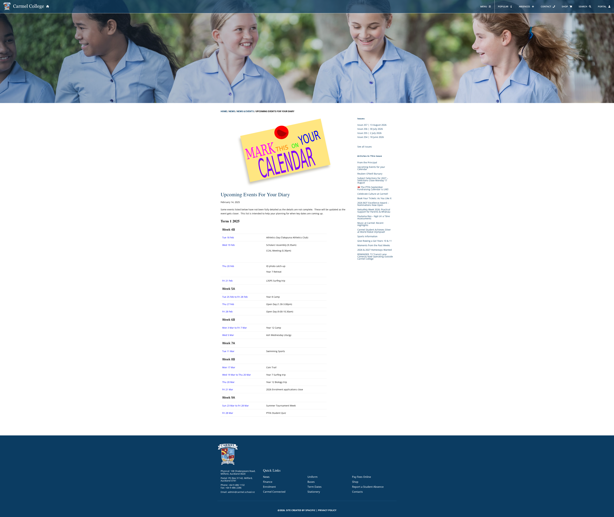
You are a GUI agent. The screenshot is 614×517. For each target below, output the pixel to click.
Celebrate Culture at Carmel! (372, 193)
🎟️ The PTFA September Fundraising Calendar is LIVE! (373, 188)
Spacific (310, 510)
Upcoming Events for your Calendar (371, 168)
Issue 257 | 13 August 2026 (371, 124)
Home (224, 111)
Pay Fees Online (361, 477)
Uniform (312, 477)
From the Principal (367, 162)
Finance (267, 482)
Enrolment (269, 487)
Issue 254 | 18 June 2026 (370, 137)
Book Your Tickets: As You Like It (374, 198)
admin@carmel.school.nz (241, 491)
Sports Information (367, 236)
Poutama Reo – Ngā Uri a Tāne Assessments (373, 217)
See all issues (364, 146)
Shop (355, 482)
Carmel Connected (274, 491)
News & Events (245, 111)
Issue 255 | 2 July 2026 (369, 133)
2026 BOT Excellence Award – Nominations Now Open (373, 204)
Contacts (357, 491)
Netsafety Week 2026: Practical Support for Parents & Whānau (373, 210)
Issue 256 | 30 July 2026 (370, 128)
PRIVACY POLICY (327, 510)
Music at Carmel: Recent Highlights (370, 224)
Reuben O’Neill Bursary (369, 173)
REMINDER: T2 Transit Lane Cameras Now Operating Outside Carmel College (375, 256)
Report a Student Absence (368, 487)
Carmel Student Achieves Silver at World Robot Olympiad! (374, 230)
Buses (311, 482)
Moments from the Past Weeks (373, 245)
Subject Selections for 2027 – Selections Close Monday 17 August (372, 180)
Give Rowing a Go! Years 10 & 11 (374, 240)
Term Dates (314, 487)
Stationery (313, 491)
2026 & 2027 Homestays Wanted (374, 249)
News (232, 111)
